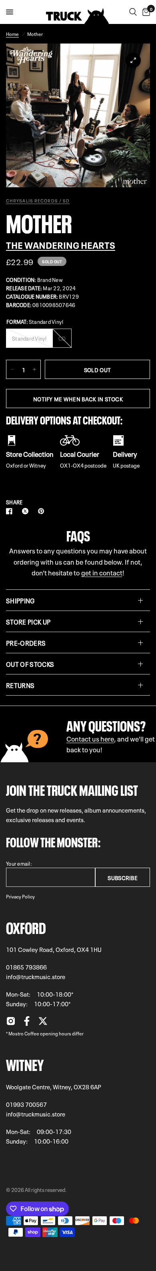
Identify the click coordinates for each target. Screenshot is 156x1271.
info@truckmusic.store (35, 976)
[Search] (133, 12)
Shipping (20, 600)
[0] (145, 12)
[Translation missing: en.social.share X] (27, 511)
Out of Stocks (30, 663)
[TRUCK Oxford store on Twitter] (43, 1023)
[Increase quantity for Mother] (34, 369)
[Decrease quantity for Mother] (12, 369)
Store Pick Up (28, 621)
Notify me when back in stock (78, 399)
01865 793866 (26, 966)
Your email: (19, 863)
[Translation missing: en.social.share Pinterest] (43, 511)
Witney (25, 1063)
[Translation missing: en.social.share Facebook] (11, 511)
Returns (20, 685)
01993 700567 (26, 1104)
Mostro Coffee (23, 1033)
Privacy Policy (20, 896)
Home (12, 33)
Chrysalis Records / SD (38, 200)
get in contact (101, 572)
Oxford (26, 926)
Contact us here (90, 738)
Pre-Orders (26, 642)
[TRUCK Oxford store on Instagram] (11, 1023)
